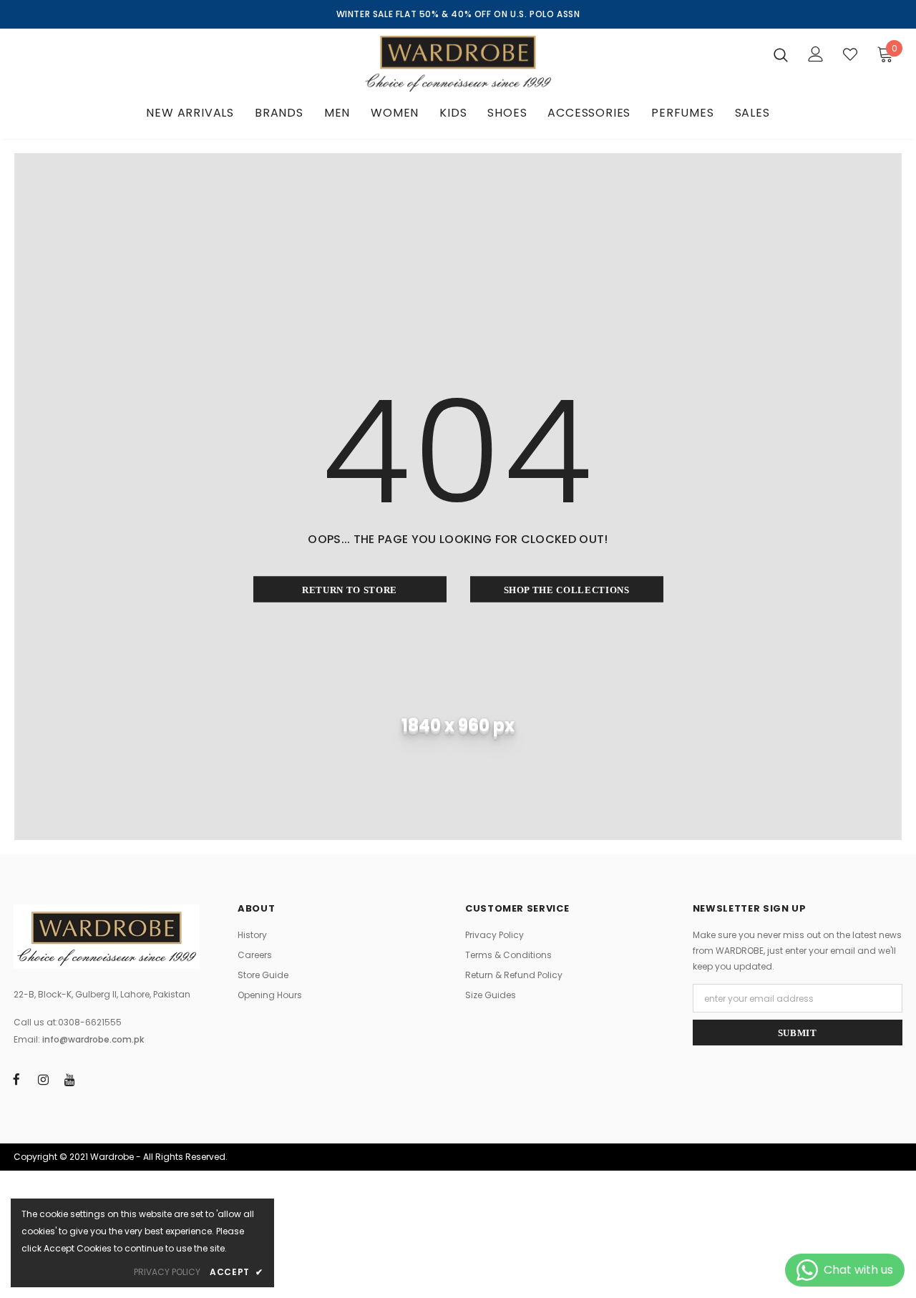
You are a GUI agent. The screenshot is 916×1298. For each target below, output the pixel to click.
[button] (877, 54)
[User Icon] (816, 54)
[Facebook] (16, 1079)
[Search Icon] (781, 54)
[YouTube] (69, 1079)
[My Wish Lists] (850, 54)
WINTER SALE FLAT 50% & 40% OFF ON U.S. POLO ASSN (458, 14)
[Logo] (458, 64)
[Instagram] (43, 1079)
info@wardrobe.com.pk (93, 1039)
